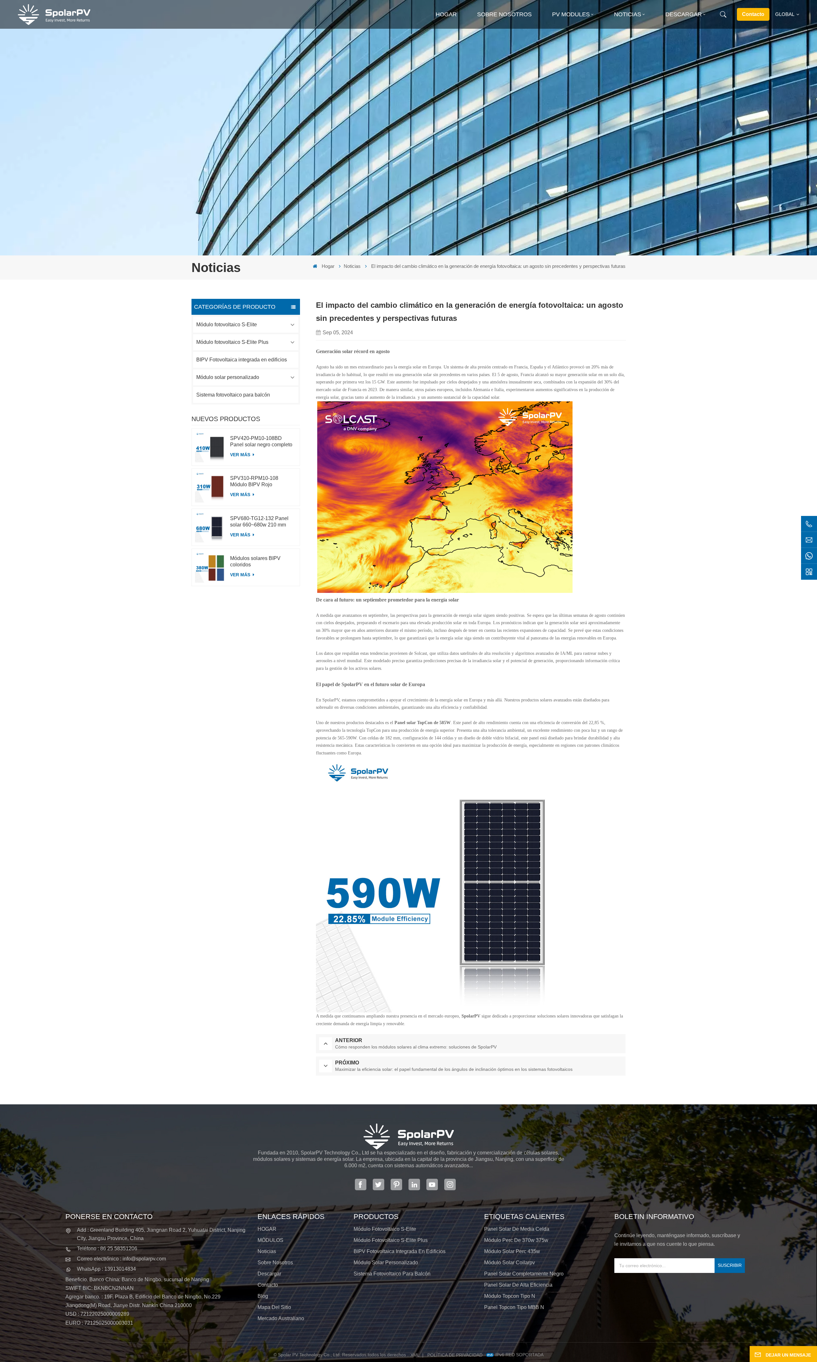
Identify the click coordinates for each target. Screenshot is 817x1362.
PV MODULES (571, 14)
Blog (263, 1296)
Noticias (627, 14)
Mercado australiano (281, 1318)
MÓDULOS (270, 1240)
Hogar (446, 14)
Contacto (753, 14)
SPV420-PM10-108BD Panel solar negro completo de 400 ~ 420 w (261, 441)
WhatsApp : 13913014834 (106, 1269)
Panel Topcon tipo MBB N (514, 1307)
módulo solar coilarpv (509, 1262)
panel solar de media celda (516, 1229)
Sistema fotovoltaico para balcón (233, 394)
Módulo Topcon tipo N (509, 1296)
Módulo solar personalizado (227, 377)
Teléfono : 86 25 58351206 (107, 1248)
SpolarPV (470, 1016)
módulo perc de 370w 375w (516, 1240)
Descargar (683, 14)
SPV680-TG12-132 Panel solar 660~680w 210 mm (259, 521)
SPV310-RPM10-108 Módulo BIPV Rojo (254, 481)
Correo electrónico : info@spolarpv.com (121, 1258)
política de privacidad (455, 1355)
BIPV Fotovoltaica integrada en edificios (241, 359)
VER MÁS (240, 454)
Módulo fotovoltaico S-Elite (226, 324)
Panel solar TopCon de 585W (422, 722)
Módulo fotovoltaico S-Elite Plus (232, 342)
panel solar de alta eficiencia (518, 1285)
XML (415, 1355)
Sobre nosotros (504, 14)
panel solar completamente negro (524, 1273)
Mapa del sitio (274, 1307)
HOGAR (267, 1229)
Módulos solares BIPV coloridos (255, 561)
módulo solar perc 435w (512, 1251)
